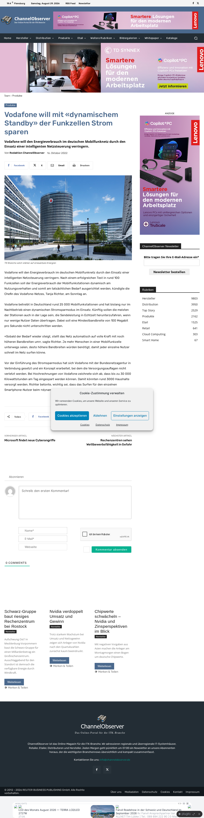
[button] (195, 38)
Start (7, 95)
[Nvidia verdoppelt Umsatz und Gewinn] (68, 598)
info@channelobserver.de (115, 759)
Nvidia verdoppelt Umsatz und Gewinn (66, 616)
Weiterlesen (14, 682)
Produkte (17, 95)
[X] (198, 3)
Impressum (122, 424)
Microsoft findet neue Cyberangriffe (29, 440)
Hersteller (10, 631)
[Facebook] (193, 3)
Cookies (84, 424)
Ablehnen (100, 415)
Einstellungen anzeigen (130, 415)
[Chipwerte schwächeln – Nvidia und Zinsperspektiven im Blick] (113, 598)
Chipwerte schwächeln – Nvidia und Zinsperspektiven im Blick (111, 621)
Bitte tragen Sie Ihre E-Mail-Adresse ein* (171, 257)
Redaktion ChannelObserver (27, 153)
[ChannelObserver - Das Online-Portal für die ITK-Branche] (25, 20)
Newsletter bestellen (169, 272)
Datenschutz (103, 424)
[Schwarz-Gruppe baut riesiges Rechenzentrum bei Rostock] (23, 598)
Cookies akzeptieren (72, 415)
